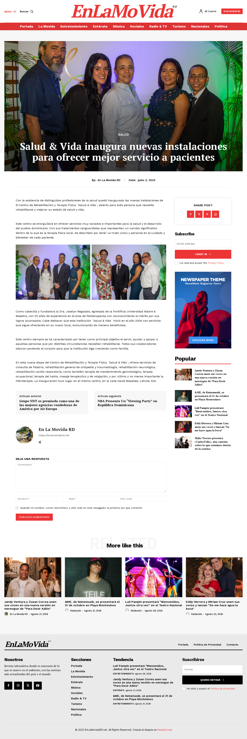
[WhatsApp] (215, 214)
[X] (199, 214)
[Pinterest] (207, 214)
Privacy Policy (215, 263)
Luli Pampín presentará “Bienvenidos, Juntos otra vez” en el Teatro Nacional (211, 411)
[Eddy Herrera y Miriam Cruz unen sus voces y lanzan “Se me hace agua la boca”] (183, 427)
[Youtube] (38, 686)
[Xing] (40, 441)
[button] (27, 11)
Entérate (118, 690)
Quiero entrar (210, 680)
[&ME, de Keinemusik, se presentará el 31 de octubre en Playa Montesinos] (183, 396)
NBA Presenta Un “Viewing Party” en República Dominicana (127, 403)
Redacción (75, 610)
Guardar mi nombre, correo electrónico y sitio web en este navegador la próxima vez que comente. (81, 507)
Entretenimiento (123, 673)
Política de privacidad (222, 688)
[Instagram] (18, 686)
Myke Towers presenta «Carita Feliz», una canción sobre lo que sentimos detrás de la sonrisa (213, 443)
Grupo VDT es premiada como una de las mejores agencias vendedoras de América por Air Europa (49, 405)
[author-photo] (6, 614)
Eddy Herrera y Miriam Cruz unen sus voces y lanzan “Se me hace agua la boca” (212, 427)
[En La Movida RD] (24, 435)
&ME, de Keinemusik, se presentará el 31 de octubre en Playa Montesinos (212, 396)
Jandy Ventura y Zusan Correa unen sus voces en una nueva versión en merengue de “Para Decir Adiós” (210, 377)
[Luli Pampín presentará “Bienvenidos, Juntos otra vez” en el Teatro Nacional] (183, 411)
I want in (201, 254)
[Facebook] (190, 214)
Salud (123, 134)
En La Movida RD (109, 180)
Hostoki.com (164, 729)
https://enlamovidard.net (54, 435)
